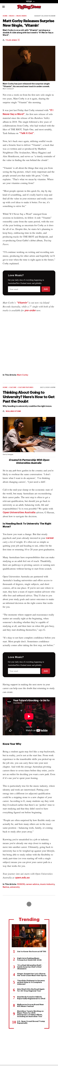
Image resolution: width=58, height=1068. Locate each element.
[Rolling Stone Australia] (29, 8)
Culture (12, 387)
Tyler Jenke (11, 40)
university (15, 887)
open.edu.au (22, 877)
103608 (21, 884)
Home (5, 16)
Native (6, 887)
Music (12, 16)
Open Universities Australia (19, 512)
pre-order (30, 310)
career (50, 538)
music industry (47, 884)
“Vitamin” (22, 302)
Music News (21, 16)
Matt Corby (22, 375)
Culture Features (25, 387)
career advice (32, 884)
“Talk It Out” (26, 133)
